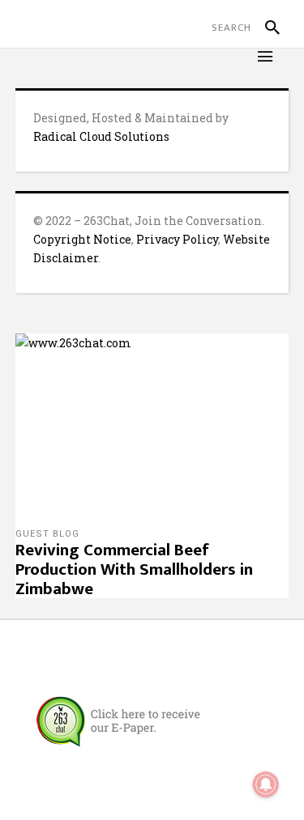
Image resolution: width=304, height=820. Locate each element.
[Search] (265, 28)
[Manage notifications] (266, 784)
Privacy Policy (177, 239)
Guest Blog (47, 534)
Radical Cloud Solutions (101, 136)
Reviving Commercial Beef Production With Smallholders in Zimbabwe (134, 569)
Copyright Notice (82, 239)
